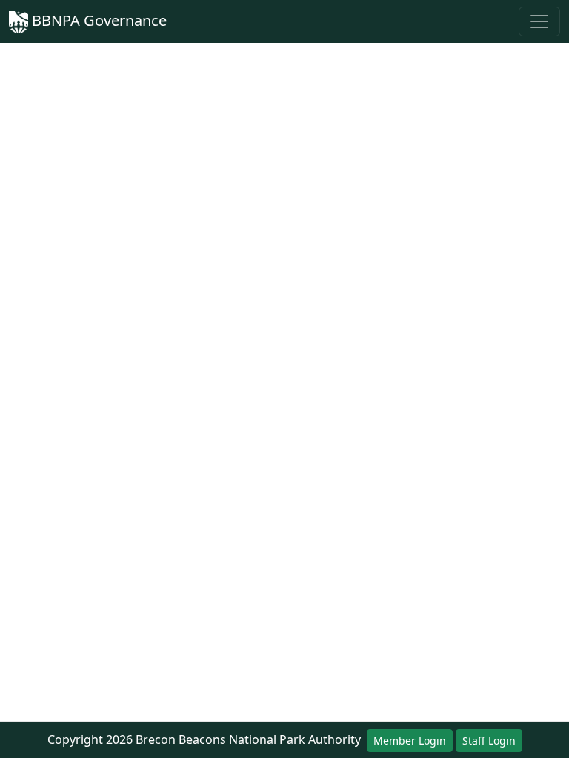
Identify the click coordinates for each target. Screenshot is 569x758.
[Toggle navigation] (539, 21)
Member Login (409, 741)
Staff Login (489, 741)
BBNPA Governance (97, 20)
